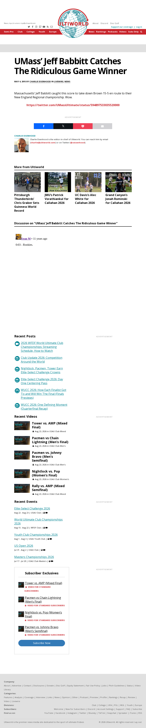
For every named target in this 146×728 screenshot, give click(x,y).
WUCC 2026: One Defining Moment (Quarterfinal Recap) (44, 407)
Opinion (66, 697)
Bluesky (92, 713)
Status (130, 685)
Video (7, 701)
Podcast (84, 697)
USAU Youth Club (37, 538)
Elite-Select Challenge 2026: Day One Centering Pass (42, 381)
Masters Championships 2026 (34, 557)
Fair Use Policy (93, 685)
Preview (94, 697)
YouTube (48, 713)
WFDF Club (36, 527)
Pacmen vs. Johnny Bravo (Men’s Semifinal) (46, 456)
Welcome (58, 709)
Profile (103, 697)
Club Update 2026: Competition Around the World (41, 360)
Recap (123, 697)
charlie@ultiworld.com (43, 142)
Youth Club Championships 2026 (36, 535)
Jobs (104, 685)
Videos (122, 31)
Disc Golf (114, 23)
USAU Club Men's (57, 446)
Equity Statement (75, 685)
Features (8, 697)
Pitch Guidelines (116, 685)
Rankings (101, 31)
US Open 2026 (23, 546)
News (91, 31)
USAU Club (36, 512)
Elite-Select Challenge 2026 (32, 508)
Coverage (29, 697)
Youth (42, 31)
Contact (27, 685)
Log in (139, 26)
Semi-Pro (9, 31)
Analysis (18, 697)
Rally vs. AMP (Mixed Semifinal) (48, 488)
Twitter (82, 713)
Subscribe (137, 709)
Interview (40, 697)
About (95, 23)
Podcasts (113, 31)
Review (131, 697)
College (31, 31)
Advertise (16, 685)
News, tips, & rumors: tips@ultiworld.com (20, 23)
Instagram (72, 713)
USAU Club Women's (59, 479)
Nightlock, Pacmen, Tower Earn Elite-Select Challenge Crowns (42, 370)
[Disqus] (73, 277)
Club (20, 31)
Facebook (60, 713)
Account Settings (105, 709)
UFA (110, 705)
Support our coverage (122, 26)
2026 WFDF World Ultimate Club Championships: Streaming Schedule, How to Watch (42, 347)
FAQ (128, 709)
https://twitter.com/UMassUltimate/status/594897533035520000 (73, 105)
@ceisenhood (77, 142)
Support (120, 709)
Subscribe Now (41, 643)
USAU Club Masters (37, 561)
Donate (50, 685)
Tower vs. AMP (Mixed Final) (49, 425)
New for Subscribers (75, 709)
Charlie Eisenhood (40, 81)
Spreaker (122, 713)
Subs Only (133, 31)
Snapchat (111, 713)
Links (49, 697)
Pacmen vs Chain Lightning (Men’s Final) (50, 440)
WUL (122, 705)
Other (75, 697)
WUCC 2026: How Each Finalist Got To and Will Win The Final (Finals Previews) (43, 394)
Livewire (58, 81)
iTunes (133, 713)
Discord (104, 23)
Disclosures (38, 685)
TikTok (101, 713)
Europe (52, 31)
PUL (116, 705)
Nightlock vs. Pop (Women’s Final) (46, 473)
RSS (140, 713)
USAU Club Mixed (57, 431)
